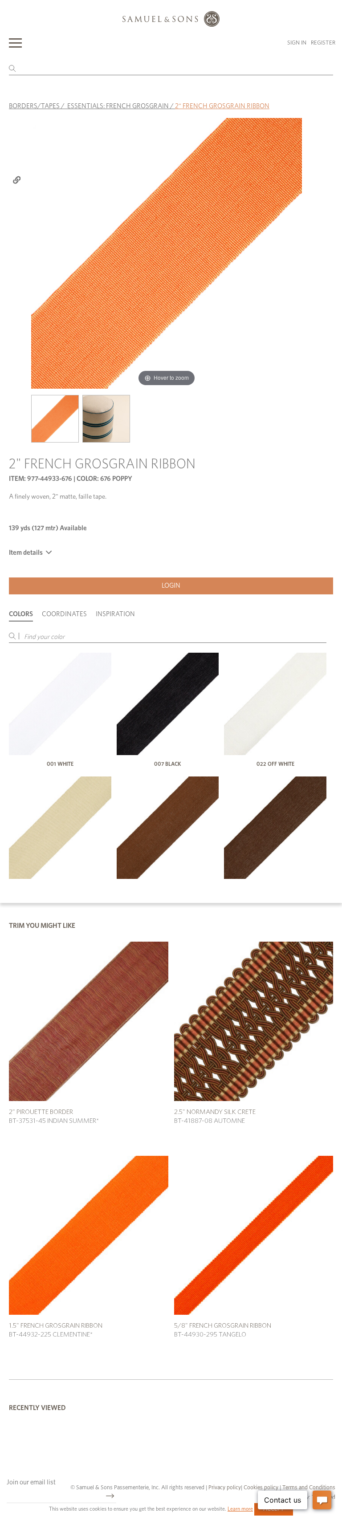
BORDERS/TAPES (34, 106)
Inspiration (115, 614)
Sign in (296, 43)
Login (171, 585)
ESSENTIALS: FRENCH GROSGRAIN (118, 106)
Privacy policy (224, 1488)
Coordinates (64, 614)
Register (323, 43)
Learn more (240, 1509)
